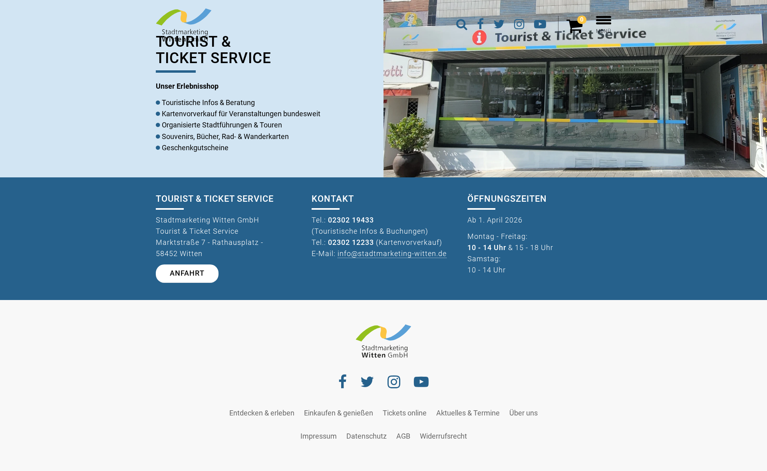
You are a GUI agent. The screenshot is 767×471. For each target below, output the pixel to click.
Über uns (523, 413)
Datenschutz (366, 436)
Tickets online (405, 413)
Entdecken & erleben (261, 413)
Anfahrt (187, 273)
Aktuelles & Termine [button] (468, 413)
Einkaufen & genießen (338, 413)
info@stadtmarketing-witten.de (392, 254)
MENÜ (603, 31)
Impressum (318, 436)
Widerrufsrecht (443, 436)
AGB (403, 436)
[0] (576, 30)
